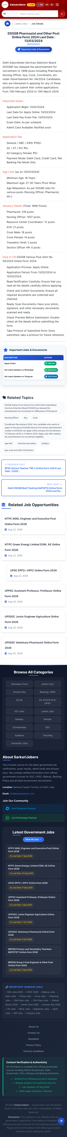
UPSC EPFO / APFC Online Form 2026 (33, 570)
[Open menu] (57, 5)
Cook (35, 417)
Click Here (51, 363)
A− (52, 4)
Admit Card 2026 (30, 1004)
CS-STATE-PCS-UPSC (47, 702)
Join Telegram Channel (23, 808)
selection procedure (27, 443)
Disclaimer (33, 1039)
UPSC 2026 (32, 992)
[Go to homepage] (7, 23)
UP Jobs (11, 1009)
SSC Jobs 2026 (15, 992)
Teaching (47, 735)
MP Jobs (18, 1013)
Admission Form (19, 684)
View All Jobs (32, 839)
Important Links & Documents (35, 49)
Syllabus (19, 735)
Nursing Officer (11, 417)
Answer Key (19, 692)
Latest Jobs (21, 23)
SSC (47, 727)
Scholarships (19, 727)
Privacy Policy (33, 1045)
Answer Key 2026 (51, 1004)
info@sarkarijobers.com (22, 793)
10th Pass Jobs (21, 1000)
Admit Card (47, 684)
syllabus (45, 443)
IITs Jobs (19, 711)
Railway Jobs (48, 992)
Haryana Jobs (33, 1013)
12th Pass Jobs (40, 1000)
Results (47, 719)
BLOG (19, 700)
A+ (47, 4)
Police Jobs (25, 996)
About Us (34, 1026)
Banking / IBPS (47, 692)
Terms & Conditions (33, 1051)
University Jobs (19, 743)
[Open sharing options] (61, 1121)
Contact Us (34, 1033)
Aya (25, 417)
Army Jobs (40, 996)
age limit (8, 443)
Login (32, 4)
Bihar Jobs (24, 1009)
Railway (19, 719)
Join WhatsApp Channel (24, 817)
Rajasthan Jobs (41, 1009)
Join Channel (52, 370)
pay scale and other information (19, 450)
